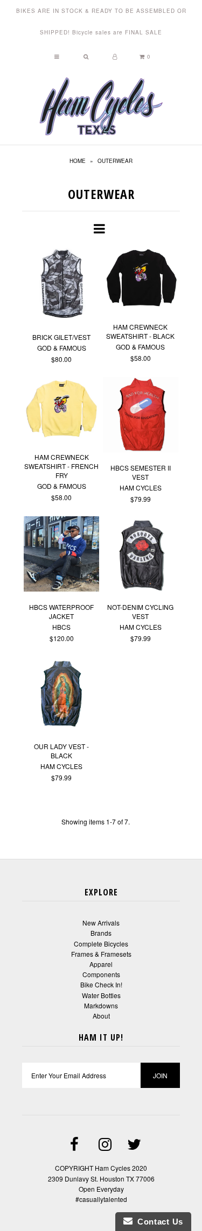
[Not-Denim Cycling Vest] (141, 555)
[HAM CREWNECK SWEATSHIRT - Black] (141, 280)
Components (101, 974)
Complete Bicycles (101, 943)
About (101, 1015)
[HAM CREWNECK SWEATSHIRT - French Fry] (62, 410)
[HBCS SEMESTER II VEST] (141, 416)
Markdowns (101, 1005)
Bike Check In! (101, 984)
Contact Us (158, 1221)
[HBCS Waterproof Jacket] (62, 555)
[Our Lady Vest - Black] (62, 695)
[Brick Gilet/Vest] (62, 285)
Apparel (101, 964)
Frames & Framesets (101, 953)
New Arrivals (101, 922)
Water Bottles (101, 995)
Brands (101, 932)
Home (77, 161)
